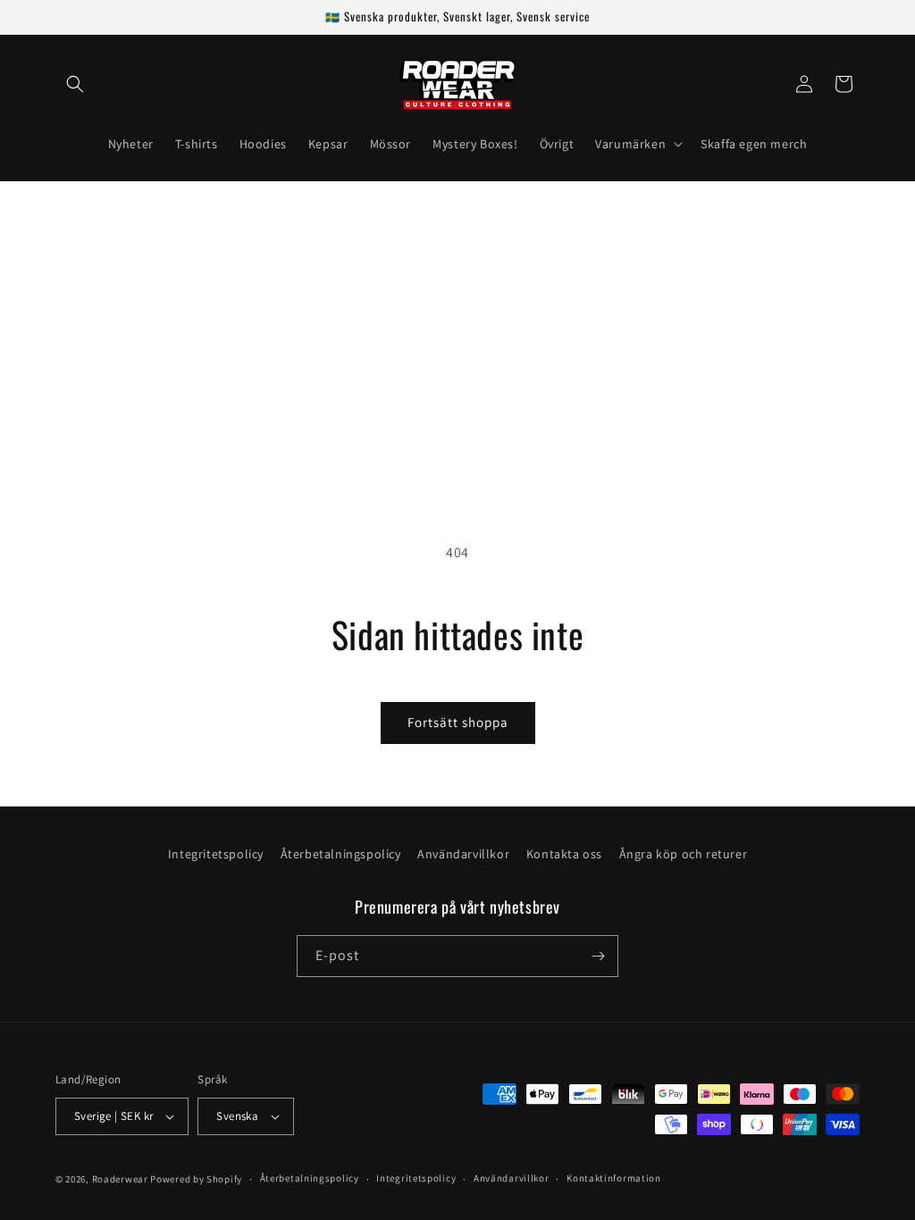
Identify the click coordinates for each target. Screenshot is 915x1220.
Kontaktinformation (614, 1178)
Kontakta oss (564, 854)
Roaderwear (120, 1179)
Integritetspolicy (216, 854)
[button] (75, 84)
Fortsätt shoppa (457, 722)
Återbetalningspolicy (341, 854)
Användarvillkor (463, 854)
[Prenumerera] (597, 956)
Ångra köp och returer (683, 854)
